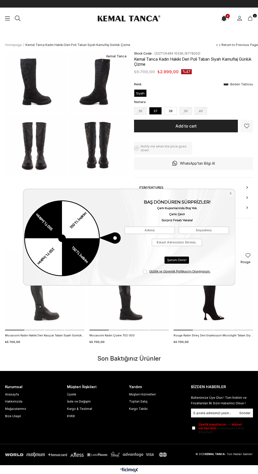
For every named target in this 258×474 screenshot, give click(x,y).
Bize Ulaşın (13, 416)
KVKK (71, 416)
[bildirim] (224, 18)
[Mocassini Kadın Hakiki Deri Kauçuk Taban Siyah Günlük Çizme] (44, 290)
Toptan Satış (138, 401)
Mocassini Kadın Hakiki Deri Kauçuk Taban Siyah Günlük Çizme (44, 335)
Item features (151, 187)
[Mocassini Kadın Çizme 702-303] (129, 290)
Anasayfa (12, 394)
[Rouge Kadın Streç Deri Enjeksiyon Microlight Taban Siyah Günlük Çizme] (213, 290)
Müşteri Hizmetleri (142, 394)
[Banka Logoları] (87, 455)
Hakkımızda (13, 401)
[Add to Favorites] (246, 126)
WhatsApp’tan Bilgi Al (197, 163)
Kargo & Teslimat (79, 409)
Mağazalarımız (15, 409)
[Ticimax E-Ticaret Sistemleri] (129, 470)
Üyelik (71, 394)
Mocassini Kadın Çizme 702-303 (112, 335)
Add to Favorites (247, 255)
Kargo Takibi (138, 409)
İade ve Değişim (79, 401)
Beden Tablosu (241, 84)
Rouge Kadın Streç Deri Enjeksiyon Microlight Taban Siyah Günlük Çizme (213, 335)
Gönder (244, 413)
